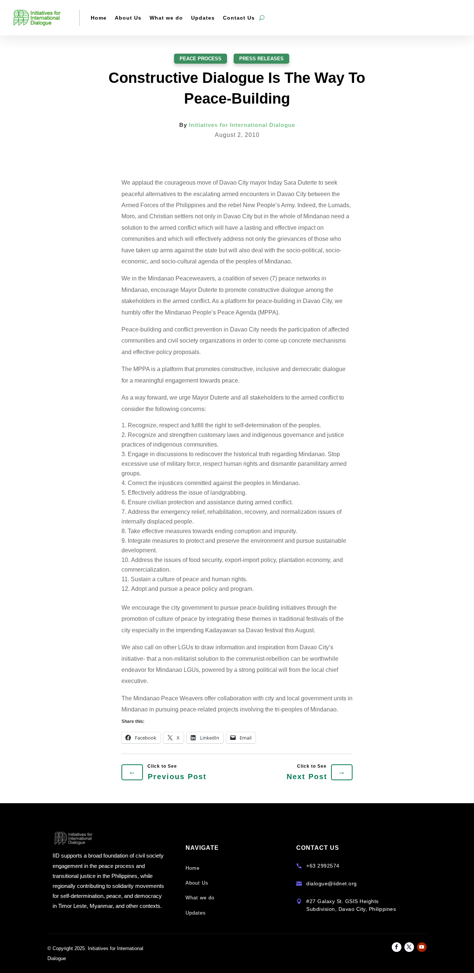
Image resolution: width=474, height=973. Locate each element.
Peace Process (200, 58)
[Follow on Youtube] (422, 947)
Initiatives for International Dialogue (242, 125)
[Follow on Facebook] (396, 947)
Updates (203, 18)
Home (99, 18)
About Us (128, 18)
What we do (166, 18)
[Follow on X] (409, 947)
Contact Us (239, 18)
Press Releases (261, 58)
